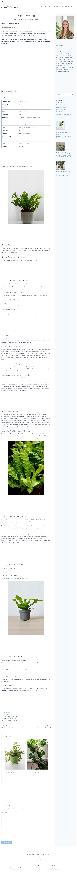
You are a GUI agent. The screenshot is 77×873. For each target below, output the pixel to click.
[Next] (46, 758)
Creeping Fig (10, 772)
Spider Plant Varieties (61, 105)
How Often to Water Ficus (62, 109)
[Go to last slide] (6, 758)
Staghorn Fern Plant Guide (10, 720)
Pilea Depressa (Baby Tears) (8, 727)
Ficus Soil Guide (60, 102)
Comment (5, 812)
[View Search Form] (75, 6)
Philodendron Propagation (64, 153)
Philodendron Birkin (66, 67)
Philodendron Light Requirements (64, 114)
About (40, 6)
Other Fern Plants (8, 714)
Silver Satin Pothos (34, 772)
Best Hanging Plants (61, 107)
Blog (46, 6)
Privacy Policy (38, 857)
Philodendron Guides (67, 138)
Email (20, 832)
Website (38, 832)
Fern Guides (7, 712)
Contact (38, 862)
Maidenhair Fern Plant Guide (11, 716)
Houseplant (63, 136)
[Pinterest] (2, 1)
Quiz (50, 6)
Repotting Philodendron (63, 171)
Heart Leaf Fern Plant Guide (10, 718)
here (68, 71)
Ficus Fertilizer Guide (61, 112)
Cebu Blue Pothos (67, 69)
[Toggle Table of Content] (14, 91)
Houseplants (57, 6)
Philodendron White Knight (44, 727)
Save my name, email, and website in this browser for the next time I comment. (20, 836)
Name (4, 832)
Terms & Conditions (38, 859)
